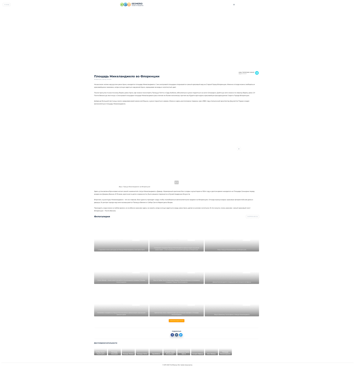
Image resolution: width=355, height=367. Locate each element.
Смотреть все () (252, 216)
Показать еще (176, 320)
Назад (7, 4)
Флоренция (98, 79)
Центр (104, 79)
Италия (109, 79)
